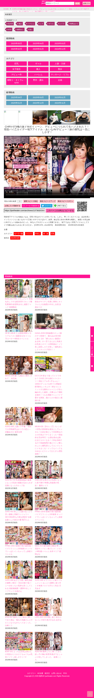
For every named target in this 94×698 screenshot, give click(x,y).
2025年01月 (38, 49)
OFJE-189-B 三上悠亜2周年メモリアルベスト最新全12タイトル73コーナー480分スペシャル (18, 336)
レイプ (61, 24)
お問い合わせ (56, 673)
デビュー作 (16, 74)
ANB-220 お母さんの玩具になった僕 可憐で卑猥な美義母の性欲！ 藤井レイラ (48, 482)
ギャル (51, 24)
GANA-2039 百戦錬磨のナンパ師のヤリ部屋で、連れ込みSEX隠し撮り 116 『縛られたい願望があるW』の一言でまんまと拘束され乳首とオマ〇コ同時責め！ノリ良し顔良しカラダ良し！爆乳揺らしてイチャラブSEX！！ (48, 341)
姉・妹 (45, 234)
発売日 (47, 673)
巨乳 (16, 63)
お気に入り (86, 3)
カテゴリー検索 (92, 349)
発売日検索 (92, 364)
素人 (31, 29)
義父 (20, 24)
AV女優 (40, 673)
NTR (9, 29)
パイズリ (29, 234)
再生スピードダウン (65, 201)
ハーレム (31, 24)
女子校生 (16, 69)
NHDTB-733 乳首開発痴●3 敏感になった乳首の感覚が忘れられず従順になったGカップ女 (19, 482)
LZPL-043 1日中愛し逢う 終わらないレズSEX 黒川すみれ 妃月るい (48, 620)
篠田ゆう (20, 29)
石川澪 (10, 24)
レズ (41, 24)
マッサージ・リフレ (60, 74)
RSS (65, 673)
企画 (60, 80)
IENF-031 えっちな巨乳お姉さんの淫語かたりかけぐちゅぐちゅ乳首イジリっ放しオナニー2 (19, 654)
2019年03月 (15, 238)
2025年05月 (16, 43)
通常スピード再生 (31, 201)
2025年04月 (38, 43)
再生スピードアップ (47, 201)
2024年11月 (60, 103)
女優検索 (92, 333)
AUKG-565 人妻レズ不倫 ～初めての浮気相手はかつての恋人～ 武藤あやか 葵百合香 (18, 429)
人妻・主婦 (60, 63)
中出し (37, 234)
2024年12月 (60, 49)
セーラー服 (18, 234)
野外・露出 (38, 80)
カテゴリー (31, 673)
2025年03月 (60, 43)
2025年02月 (16, 49)
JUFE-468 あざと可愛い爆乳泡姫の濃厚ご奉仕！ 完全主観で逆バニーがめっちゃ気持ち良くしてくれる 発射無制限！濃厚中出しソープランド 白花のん (19, 585)
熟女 (60, 69)
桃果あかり (74, 24)
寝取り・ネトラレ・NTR (16, 81)
